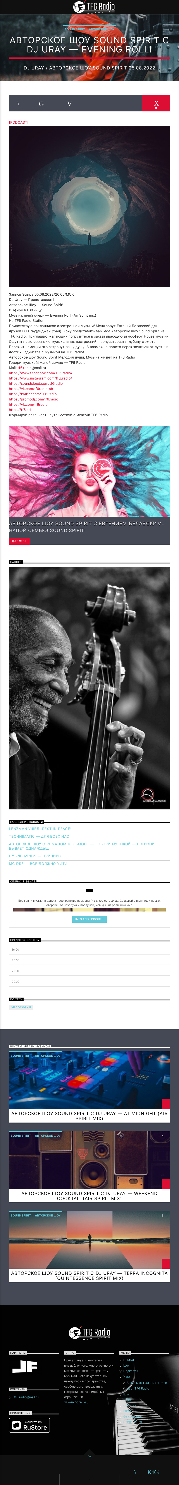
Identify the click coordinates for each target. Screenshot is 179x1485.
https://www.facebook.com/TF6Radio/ (40, 373)
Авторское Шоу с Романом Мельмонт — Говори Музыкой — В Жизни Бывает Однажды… (82, 846)
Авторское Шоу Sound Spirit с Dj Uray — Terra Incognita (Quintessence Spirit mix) (89, 1275)
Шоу (126, 1365)
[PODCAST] (18, 122)
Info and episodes (89, 919)
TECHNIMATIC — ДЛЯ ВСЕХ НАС (39, 836)
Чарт (126, 1376)
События (129, 1405)
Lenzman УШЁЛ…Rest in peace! (40, 829)
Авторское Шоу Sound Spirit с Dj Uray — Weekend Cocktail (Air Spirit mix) (89, 1196)
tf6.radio (25, 368)
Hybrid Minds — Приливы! (35, 856)
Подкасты (130, 1371)
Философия (21, 1007)
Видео (128, 1400)
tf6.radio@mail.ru (26, 1397)
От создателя (133, 1416)
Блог (126, 1394)
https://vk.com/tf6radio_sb (31, 388)
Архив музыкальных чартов (147, 1382)
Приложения (132, 1422)
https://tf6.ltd (20, 409)
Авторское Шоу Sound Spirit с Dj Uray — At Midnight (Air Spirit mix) (89, 1116)
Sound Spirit (75, 29)
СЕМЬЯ (128, 1360)
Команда (129, 1410)
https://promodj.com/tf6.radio (33, 399)
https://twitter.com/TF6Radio (33, 394)
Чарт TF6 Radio (138, 1388)
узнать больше (75, 1402)
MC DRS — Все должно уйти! (39, 864)
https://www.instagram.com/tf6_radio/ (40, 378)
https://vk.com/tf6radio (28, 404)
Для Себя (19, 541)
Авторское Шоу (101, 29)
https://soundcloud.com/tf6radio (36, 383)
